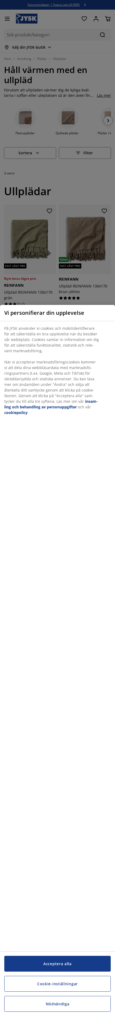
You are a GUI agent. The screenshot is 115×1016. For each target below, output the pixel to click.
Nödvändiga (58, 1003)
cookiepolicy (16, 412)
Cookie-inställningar (57, 983)
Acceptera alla (57, 963)
